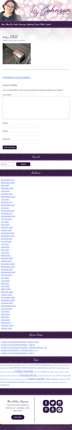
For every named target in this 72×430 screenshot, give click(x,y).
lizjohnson (22, 40)
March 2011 (5, 255)
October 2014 (7, 194)
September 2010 (8, 272)
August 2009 (6, 308)
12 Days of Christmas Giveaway (10, 365)
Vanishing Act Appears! (16, 77)
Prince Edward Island (65, 375)
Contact (48, 24)
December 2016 (8, 182)
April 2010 (5, 286)
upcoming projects (54, 382)
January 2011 (6, 261)
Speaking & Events (33, 24)
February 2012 (7, 227)
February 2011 (7, 258)
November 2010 (8, 266)
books (11, 368)
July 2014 (5, 199)
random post (4, 379)
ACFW (28, 365)
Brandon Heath (20, 368)
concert (67, 367)
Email (5, 131)
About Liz (9, 24)
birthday (6, 367)
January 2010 (6, 294)
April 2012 (5, 224)
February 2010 (7, 292)
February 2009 (7, 325)
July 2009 (5, 311)
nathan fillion (48, 375)
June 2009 (5, 314)
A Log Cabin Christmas (39, 365)
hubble (56, 371)
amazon (52, 365)
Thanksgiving (62, 379)
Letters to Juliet (16, 375)
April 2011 (5, 252)
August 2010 (6, 275)
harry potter (50, 371)
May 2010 (5, 283)
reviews (26, 379)
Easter (8, 371)
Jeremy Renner (8, 375)
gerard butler (37, 371)
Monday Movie (28, 375)
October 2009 (7, 303)
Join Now (18, 417)
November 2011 (8, 236)
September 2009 (8, 306)
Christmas (32, 368)
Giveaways (22, 24)
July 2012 (5, 222)
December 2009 (8, 297)
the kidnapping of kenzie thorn (34, 382)
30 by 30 (23, 365)
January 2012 (6, 230)
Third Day (46, 382)
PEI (58, 375)
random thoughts (19, 379)
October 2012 (6, 213)
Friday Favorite (24, 371)
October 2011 (6, 238)
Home (3, 24)
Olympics (54, 375)
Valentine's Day (63, 382)
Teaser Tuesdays (51, 379)
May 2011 (5, 250)
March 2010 (6, 289)
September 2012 (8, 216)
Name (6, 123)
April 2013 (5, 208)
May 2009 (5, 317)
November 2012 (8, 210)
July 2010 (5, 278)
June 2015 (5, 191)
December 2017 (8, 180)
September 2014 (8, 196)
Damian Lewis (3, 371)
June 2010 (5, 280)
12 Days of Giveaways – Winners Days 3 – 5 (19, 350)
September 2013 (8, 205)
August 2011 (6, 241)
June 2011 (5, 247)
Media (42, 24)
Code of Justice (60, 368)
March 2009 (6, 322)
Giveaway (43, 371)
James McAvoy (61, 371)
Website (6, 139)
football (12, 371)
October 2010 (7, 269)
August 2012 (6, 219)
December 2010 (8, 264)
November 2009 (8, 300)
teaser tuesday (36, 378)
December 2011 (7, 233)
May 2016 (5, 185)
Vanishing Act (4, 385)
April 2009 (5, 320)
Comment (7, 95)
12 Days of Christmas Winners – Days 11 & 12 (20, 342)
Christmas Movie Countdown (46, 368)
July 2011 (5, 244)
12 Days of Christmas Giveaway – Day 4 (17, 353)
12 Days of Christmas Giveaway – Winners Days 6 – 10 (24, 347)
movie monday (40, 375)
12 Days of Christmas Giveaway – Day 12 (18, 344)
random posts (11, 379)
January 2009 (6, 328)
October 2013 (6, 202)
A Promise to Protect (59, 365)
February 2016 (7, 188)
